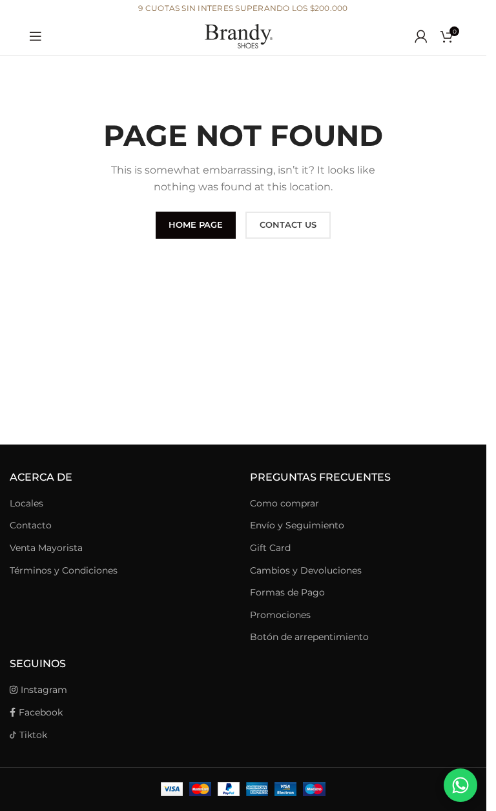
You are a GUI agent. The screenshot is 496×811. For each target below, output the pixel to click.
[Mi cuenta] (421, 36)
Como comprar (284, 503)
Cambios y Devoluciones (306, 570)
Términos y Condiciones (64, 570)
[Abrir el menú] (35, 36)
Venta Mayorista (46, 548)
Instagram (44, 690)
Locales (26, 503)
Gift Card (270, 548)
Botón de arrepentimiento (309, 637)
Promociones (280, 615)
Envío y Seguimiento (297, 525)
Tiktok (33, 735)
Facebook (41, 712)
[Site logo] (243, 35)
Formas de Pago (287, 592)
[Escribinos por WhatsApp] (460, 785)
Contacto (31, 525)
